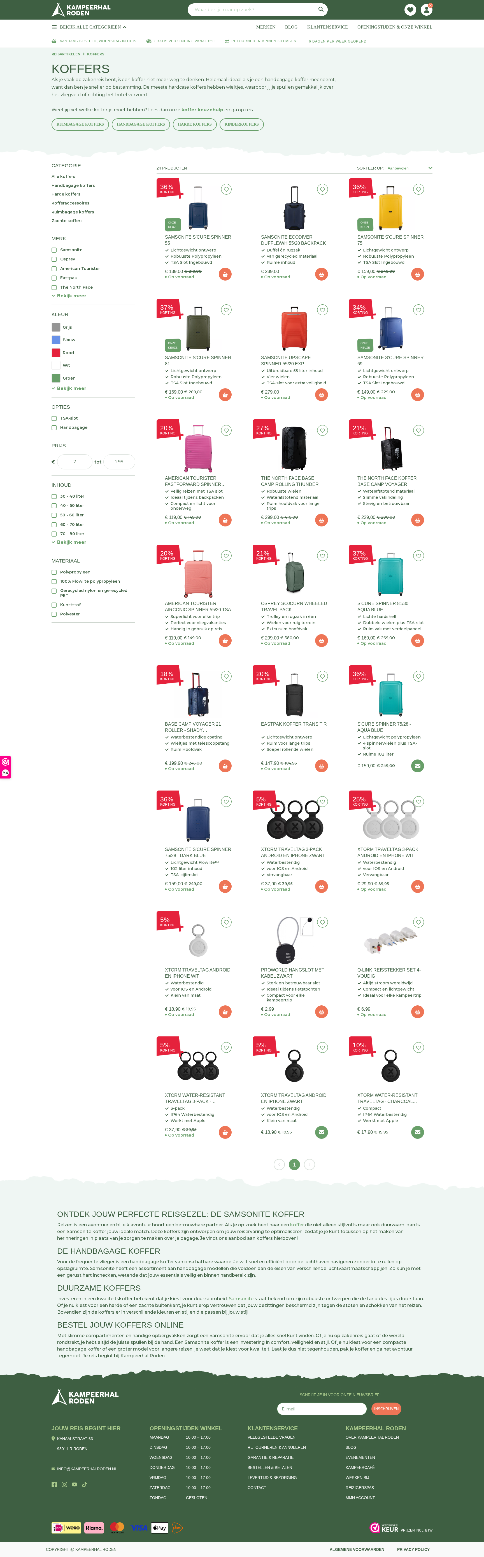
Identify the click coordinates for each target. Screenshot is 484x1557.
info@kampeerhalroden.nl (87, 1469)
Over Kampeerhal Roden (372, 1437)
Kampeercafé (360, 1467)
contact (257, 1487)
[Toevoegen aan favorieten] (226, 189)
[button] (69, 295)
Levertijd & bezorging (272, 1477)
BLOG (291, 27)
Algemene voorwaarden (357, 1549)
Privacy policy (413, 1549)
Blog (351, 1447)
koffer (297, 1224)
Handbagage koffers (141, 124)
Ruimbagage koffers (80, 124)
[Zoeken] (322, 9)
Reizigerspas (360, 1487)
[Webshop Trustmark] (384, 1528)
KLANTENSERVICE (327, 27)
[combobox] (258, 9)
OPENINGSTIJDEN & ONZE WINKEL (394, 27)
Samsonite (241, 1298)
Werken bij (357, 1477)
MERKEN (266, 27)
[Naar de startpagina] (81, 10)
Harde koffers (195, 124)
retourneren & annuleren (277, 1447)
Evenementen (360, 1457)
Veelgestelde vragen (271, 1437)
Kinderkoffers (242, 124)
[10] (225, 274)
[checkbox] (93, 250)
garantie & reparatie (271, 1457)
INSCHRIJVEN (386, 1409)
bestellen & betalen (270, 1467)
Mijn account (360, 1497)
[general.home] (85, 1397)
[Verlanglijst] (410, 10)
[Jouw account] (426, 10)
